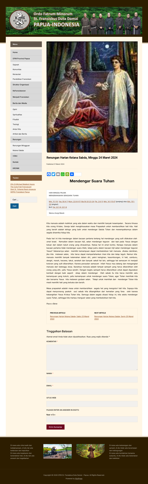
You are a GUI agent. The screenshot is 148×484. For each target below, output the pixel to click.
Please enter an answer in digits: (62, 410)
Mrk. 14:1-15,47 (109, 201)
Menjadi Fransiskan (21, 97)
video (15, 156)
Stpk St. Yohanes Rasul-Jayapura (23, 189)
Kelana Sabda (18, 150)
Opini (15, 109)
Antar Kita (17, 129)
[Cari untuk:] (26, 199)
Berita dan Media (20, 103)
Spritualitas (17, 115)
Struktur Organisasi (21, 85)
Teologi (16, 124)
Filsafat (16, 119)
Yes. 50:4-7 (63, 201)
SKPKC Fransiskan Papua (20, 192)
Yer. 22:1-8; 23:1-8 (60, 207)
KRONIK (16, 168)
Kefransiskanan (19, 91)
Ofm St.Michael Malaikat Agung (22, 184)
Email (49, 386)
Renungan (17, 139)
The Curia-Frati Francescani (20, 187)
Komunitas (17, 69)
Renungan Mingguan (21, 145)
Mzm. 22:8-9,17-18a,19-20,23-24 (81, 201)
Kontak (15, 162)
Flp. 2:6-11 (99, 201)
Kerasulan (17, 74)
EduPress (78, 479)
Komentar (52, 341)
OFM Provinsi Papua (21, 58)
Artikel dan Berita (20, 134)
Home (15, 52)
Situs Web (51, 398)
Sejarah (16, 65)
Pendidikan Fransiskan (22, 79)
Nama (49, 373)
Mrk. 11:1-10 (53, 201)
